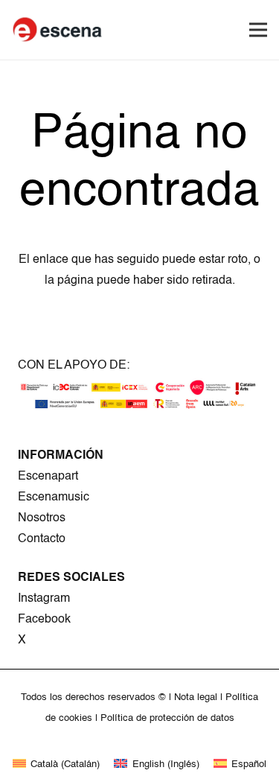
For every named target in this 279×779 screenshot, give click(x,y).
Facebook (44, 620)
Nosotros (41, 518)
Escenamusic (53, 497)
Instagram (44, 599)
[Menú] (258, 29)
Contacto (41, 539)
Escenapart (48, 477)
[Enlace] (58, 30)
